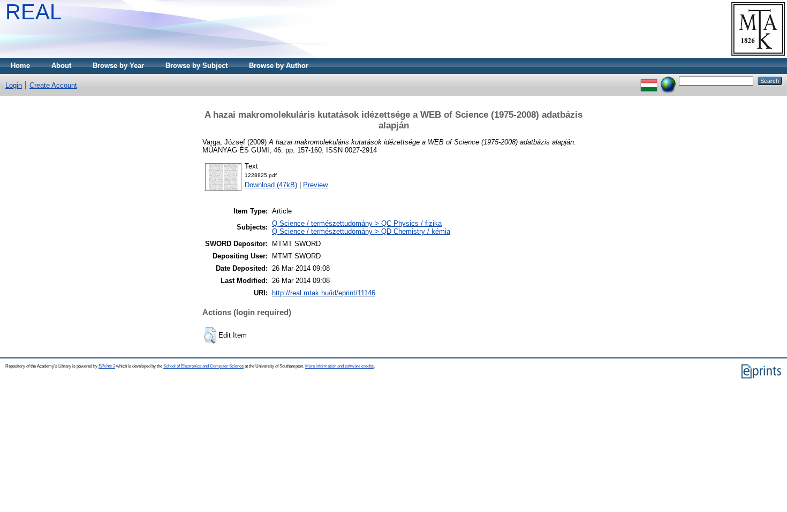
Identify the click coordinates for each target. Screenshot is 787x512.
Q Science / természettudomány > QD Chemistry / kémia (361, 231)
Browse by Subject (196, 66)
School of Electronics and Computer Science (203, 366)
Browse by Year (118, 66)
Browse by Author (278, 66)
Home (20, 66)
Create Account (53, 85)
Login (13, 85)
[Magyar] (648, 81)
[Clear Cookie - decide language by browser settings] (668, 81)
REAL (33, 12)
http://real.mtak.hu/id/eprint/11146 (323, 293)
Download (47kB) (271, 185)
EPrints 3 (107, 366)
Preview (315, 185)
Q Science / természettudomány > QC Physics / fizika (357, 223)
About (61, 66)
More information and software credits (339, 366)
